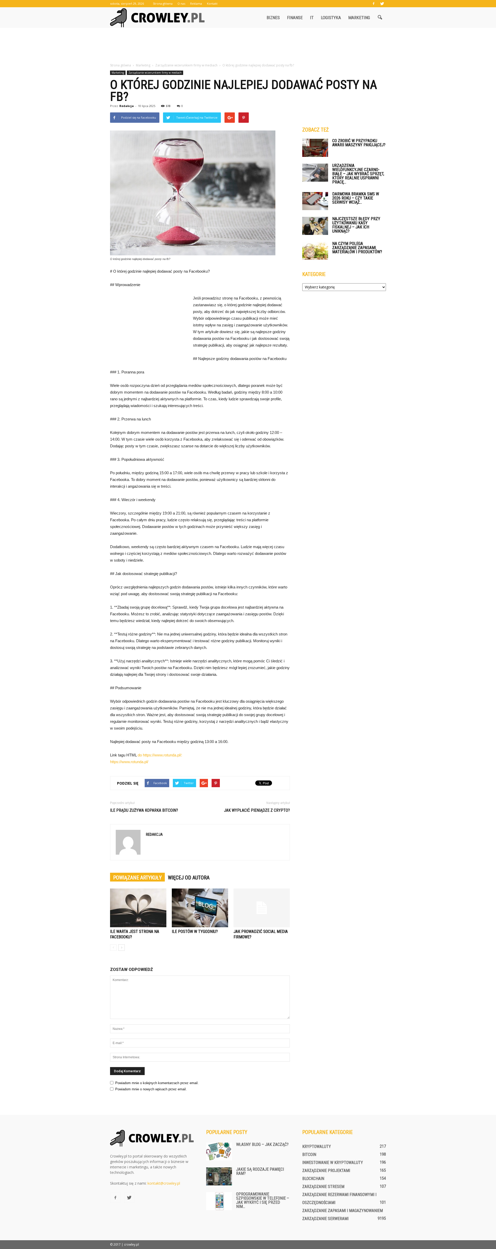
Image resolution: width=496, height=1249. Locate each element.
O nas (181, 3)
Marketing (359, 17)
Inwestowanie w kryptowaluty (332, 1162)
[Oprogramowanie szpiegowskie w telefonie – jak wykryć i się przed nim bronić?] (219, 1201)
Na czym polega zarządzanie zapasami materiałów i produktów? (357, 247)
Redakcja (126, 106)
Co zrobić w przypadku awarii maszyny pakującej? (358, 142)
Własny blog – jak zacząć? (262, 1144)
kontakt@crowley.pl (164, 1183)
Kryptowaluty (316, 1146)
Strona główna (163, 3)
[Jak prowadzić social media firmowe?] (262, 907)
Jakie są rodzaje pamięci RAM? (260, 1171)
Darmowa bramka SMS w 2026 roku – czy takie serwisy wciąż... (355, 198)
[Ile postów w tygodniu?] (200, 907)
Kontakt (212, 3)
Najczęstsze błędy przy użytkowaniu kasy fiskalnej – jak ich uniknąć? (356, 225)
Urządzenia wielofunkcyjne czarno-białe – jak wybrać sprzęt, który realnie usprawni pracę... (358, 174)
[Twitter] (382, 3)
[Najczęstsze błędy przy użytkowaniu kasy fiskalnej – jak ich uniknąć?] (315, 226)
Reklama (196, 3)
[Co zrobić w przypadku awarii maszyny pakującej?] (315, 148)
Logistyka (331, 17)
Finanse (295, 17)
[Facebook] (373, 3)
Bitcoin (309, 1154)
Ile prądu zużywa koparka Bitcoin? (144, 810)
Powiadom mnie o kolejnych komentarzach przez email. (157, 1083)
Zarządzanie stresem (323, 1186)
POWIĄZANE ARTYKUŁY (137, 878)
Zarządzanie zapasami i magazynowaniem (342, 1210)
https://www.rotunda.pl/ (129, 762)
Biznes (273, 17)
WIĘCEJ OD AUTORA (189, 878)
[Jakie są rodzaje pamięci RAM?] (219, 1176)
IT (312, 17)
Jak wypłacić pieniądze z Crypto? (257, 810)
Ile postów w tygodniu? (195, 931)
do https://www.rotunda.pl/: (160, 755)
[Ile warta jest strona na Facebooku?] (138, 907)
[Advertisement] (248, 45)
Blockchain (313, 1178)
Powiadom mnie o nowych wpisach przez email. (151, 1089)
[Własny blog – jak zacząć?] (219, 1152)
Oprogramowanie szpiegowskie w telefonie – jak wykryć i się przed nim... (262, 1200)
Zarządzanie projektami (326, 1170)
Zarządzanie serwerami (325, 1218)
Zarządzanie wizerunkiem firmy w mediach (155, 72)
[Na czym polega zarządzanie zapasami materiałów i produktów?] (315, 251)
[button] (380, 17)
